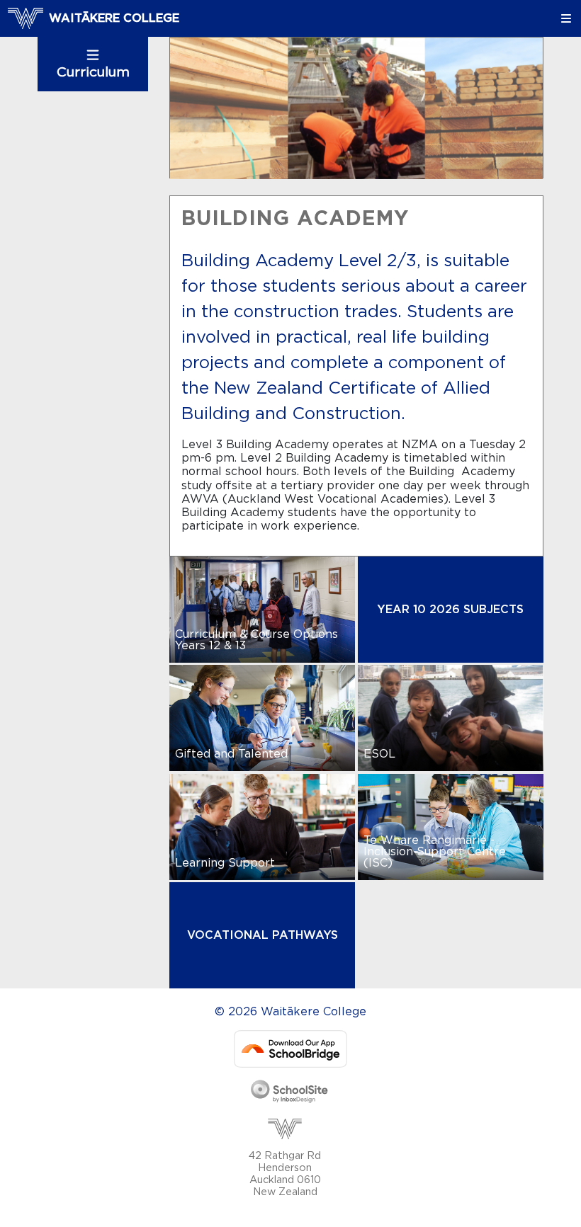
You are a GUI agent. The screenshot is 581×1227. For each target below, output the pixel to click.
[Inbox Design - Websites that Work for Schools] (290, 1092)
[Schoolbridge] (290, 1048)
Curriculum (93, 72)
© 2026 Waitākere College (290, 1011)
